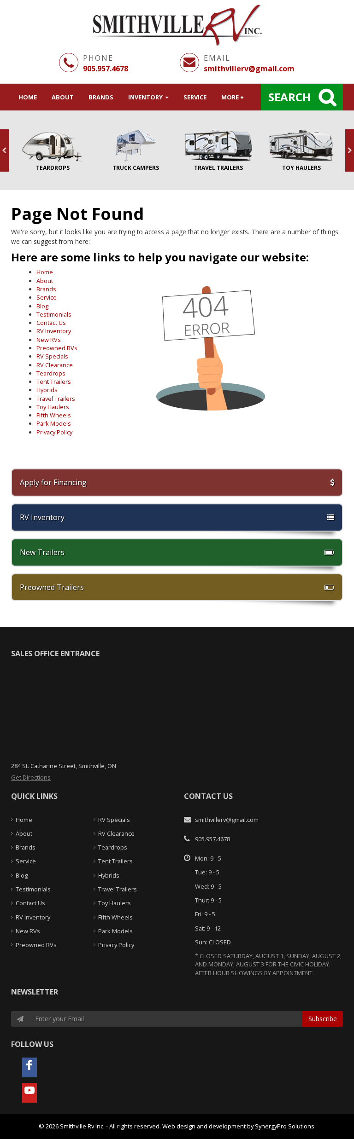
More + (232, 97)
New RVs (48, 339)
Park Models (53, 423)
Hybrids (47, 390)
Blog (42, 306)
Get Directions (31, 777)
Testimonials (53, 314)
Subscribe (322, 1018)
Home (27, 97)
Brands (100, 97)
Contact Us (51, 322)
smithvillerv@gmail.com (249, 69)
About (63, 97)
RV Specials (52, 356)
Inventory (146, 97)
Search (289, 96)
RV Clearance (54, 365)
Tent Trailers (53, 381)
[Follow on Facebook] (29, 1067)
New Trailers (42, 552)
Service (194, 97)
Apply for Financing (53, 482)
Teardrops (52, 150)
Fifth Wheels (53, 415)
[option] (52, 150)
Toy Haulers (301, 150)
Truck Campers (135, 150)
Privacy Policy (54, 432)
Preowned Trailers (52, 587)
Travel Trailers (218, 150)
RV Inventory (53, 331)
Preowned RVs (56, 348)
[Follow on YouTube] (29, 1093)
